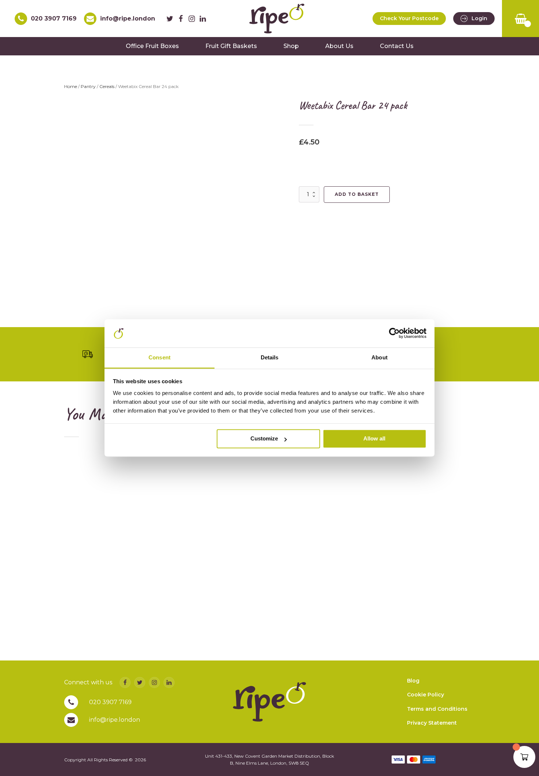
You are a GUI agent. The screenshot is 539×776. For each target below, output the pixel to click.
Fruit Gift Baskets (231, 46)
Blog (413, 680)
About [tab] (379, 357)
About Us (339, 46)
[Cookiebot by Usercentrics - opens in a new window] (394, 333)
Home (70, 86)
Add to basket (357, 194)
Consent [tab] (159, 357)
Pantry (88, 86)
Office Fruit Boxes (152, 46)
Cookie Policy (425, 694)
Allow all (374, 439)
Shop (291, 46)
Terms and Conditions (437, 709)
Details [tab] (270, 357)
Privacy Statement (432, 723)
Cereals (106, 86)
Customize (264, 439)
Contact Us (397, 46)
